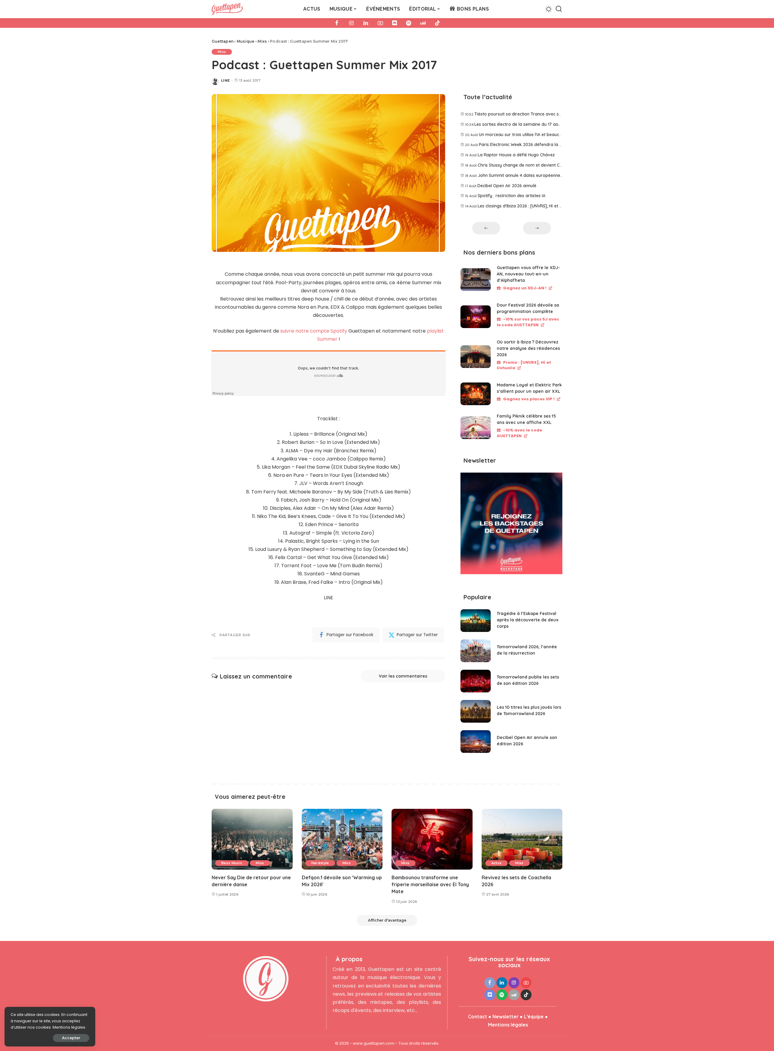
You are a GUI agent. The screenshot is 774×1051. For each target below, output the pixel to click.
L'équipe (534, 1017)
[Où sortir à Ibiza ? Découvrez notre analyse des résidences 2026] (475, 356)
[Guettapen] (227, 9)
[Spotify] (409, 23)
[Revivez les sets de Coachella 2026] (522, 839)
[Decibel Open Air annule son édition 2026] (475, 741)
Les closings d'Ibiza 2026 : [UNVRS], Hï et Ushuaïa (527, 206)
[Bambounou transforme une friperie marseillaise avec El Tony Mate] (432, 839)
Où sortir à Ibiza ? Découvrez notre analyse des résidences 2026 (528, 348)
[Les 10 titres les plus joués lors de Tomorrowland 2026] (475, 711)
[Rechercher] (558, 9)
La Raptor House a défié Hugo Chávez (516, 155)
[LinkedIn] (366, 23)
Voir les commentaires (403, 676)
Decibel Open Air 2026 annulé (506, 185)
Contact (477, 1017)
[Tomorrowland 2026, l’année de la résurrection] (475, 650)
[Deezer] (423, 23)
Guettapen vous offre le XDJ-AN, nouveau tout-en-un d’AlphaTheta (528, 274)
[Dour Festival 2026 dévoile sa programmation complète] (475, 316)
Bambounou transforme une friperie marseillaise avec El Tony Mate (430, 884)
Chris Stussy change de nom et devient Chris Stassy (529, 165)
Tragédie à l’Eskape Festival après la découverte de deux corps (527, 620)
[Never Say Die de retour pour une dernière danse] (252, 839)
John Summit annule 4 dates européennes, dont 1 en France (537, 175)
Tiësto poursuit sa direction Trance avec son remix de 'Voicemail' (539, 114)
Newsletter (506, 1017)
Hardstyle (320, 863)
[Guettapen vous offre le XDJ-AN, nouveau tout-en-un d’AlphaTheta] (475, 279)
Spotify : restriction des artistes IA (511, 195)
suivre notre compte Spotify (313, 330)
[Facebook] (337, 23)
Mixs (222, 52)
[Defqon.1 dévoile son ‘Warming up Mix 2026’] (342, 839)
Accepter (71, 1038)
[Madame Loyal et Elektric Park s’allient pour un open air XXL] (475, 393)
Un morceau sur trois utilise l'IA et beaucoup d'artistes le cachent (543, 134)
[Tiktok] (437, 23)
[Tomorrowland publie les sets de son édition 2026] (475, 681)
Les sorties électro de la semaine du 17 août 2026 (524, 124)
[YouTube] (380, 23)
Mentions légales (508, 1025)
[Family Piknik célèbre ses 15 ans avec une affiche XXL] (475, 427)
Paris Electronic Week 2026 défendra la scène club (529, 144)
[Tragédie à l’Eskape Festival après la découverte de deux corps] (475, 620)
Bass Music (231, 863)
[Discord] (395, 23)
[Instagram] (351, 23)
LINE (225, 80)
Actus (496, 863)
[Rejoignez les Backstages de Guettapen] (511, 525)
